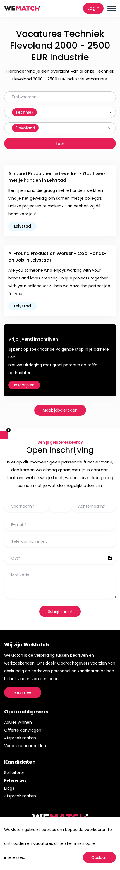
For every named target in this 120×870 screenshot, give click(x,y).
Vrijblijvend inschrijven (33, 339)
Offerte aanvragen (22, 730)
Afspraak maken (20, 738)
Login (93, 8)
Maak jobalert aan (60, 410)
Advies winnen (18, 722)
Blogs (9, 788)
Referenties (15, 780)
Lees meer (23, 692)
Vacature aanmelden (25, 746)
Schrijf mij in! (60, 611)
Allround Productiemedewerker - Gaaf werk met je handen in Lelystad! (57, 176)
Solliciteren (14, 772)
